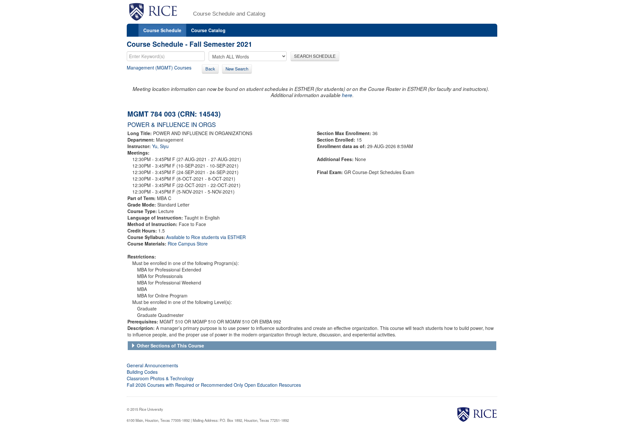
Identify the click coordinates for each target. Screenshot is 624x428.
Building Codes (142, 372)
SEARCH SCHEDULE (315, 56)
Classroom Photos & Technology (160, 378)
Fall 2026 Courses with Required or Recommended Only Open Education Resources (214, 385)
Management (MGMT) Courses (159, 67)
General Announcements (152, 365)
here (347, 95)
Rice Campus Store (188, 243)
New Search (237, 69)
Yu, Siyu (160, 146)
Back (210, 69)
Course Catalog (208, 30)
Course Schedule (162, 30)
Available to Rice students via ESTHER (206, 237)
